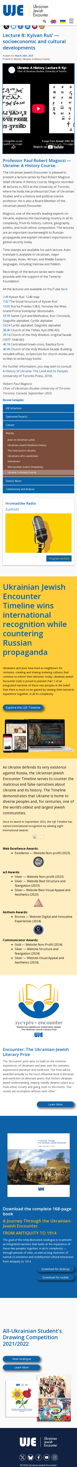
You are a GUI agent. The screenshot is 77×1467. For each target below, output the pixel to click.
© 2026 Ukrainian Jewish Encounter (38, 1465)
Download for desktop (55, 1269)
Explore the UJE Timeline (23, 708)
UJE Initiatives (14, 408)
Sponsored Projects (16, 416)
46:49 (6, 349)
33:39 (6, 316)
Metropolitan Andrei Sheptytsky (25, 467)
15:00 (6, 306)
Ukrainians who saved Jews (23, 456)
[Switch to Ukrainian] (62, 21)
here (64, 289)
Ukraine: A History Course (36, 59)
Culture (10, 425)
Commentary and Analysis (20, 489)
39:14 (6, 335)
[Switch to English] (53, 21)
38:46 (6, 330)
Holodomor (14, 461)
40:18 (6, 344)
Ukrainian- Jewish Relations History (27, 445)
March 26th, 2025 (24, 55)
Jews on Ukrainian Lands (21, 439)
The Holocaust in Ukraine (22, 450)
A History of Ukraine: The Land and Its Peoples (35, 371)
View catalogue (21, 1359)
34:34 (6, 325)
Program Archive (59, 558)
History (17, 59)
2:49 (5, 297)
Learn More (55, 1104)
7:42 (5, 301)
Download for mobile (55, 1277)
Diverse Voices (13, 481)
